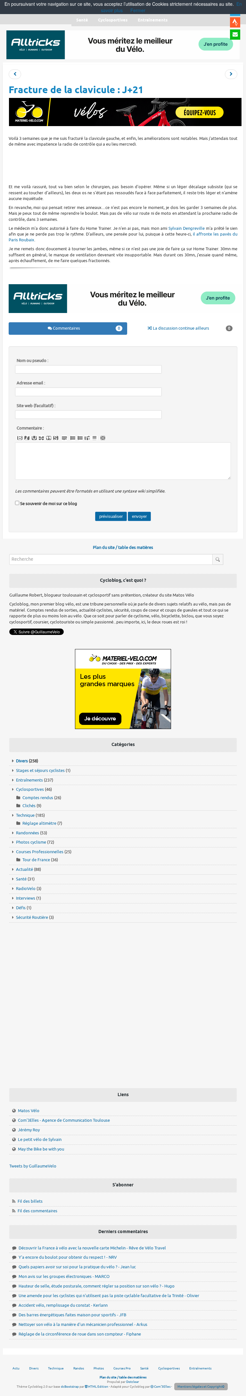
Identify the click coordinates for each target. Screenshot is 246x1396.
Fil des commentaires (37, 1211)
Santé (21, 879)
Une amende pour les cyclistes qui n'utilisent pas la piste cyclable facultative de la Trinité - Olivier (109, 1295)
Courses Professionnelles (39, 851)
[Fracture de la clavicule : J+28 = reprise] (231, 74)
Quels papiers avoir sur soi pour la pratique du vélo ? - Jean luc (77, 1267)
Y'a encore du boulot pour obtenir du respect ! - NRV (68, 1257)
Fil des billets (30, 1201)
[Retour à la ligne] (64, 438)
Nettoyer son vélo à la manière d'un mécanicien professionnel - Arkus (83, 1324)
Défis (21, 908)
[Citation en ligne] (48, 438)
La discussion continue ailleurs (191, 328)
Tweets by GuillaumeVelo (32, 1166)
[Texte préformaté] (87, 438)
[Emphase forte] (20, 438)
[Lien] (103, 438)
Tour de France (36, 859)
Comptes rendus (37, 797)
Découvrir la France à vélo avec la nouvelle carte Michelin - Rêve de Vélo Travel (92, 1248)
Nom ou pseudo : (32, 360)
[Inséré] (34, 438)
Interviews (25, 898)
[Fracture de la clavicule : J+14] (15, 74)
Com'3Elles (161, 1386)
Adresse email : (31, 383)
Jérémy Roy (29, 1130)
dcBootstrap (70, 1386)
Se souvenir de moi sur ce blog (48, 503)
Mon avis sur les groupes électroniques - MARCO (64, 1276)
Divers (22, 761)
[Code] (56, 438)
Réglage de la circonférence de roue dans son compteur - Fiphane (80, 1334)
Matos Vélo (28, 1110)
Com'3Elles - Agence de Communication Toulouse (64, 1120)
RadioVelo (26, 888)
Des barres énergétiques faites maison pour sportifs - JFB (72, 1315)
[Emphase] (27, 438)
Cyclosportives (30, 789)
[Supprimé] (41, 438)
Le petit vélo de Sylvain (40, 1139)
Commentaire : (30, 428)
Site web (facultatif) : (36, 405)
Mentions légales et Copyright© (201, 1386)
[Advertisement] (125, 164)
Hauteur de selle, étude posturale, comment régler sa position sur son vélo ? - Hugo (97, 1286)
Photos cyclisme (31, 842)
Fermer (137, 10)
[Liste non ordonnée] (73, 438)
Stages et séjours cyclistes (40, 770)
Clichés (29, 805)
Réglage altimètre (39, 823)
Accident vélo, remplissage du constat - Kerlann (63, 1305)
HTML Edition (97, 1386)
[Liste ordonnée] (80, 438)
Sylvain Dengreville (186, 228)
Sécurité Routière (32, 917)
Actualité (24, 869)
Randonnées (27, 833)
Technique (25, 815)
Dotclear (132, 1382)
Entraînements (29, 780)
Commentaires (86, 328)
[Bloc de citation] (94, 438)
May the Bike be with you (41, 1149)
